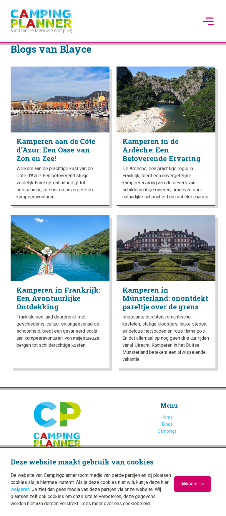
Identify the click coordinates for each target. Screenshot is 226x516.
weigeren (20, 489)
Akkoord (189, 484)
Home (167, 417)
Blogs (167, 424)
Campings (167, 431)
